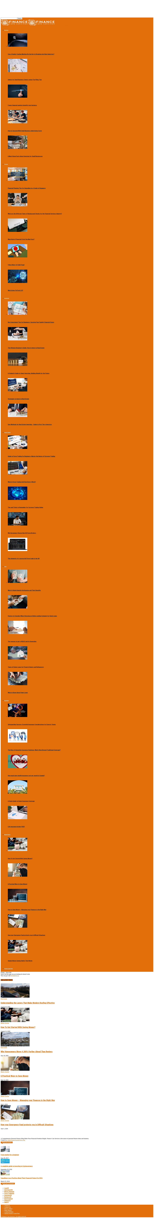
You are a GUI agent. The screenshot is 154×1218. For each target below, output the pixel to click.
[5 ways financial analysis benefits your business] (17, 97)
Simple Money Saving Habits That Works (20, 961)
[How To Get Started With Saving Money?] (17, 850)
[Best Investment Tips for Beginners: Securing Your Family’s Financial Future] (17, 314)
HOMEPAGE (15, 975)
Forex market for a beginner (10, 1155)
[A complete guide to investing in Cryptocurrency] (5, 1163)
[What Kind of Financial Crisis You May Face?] (17, 231)
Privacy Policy (8, 1208)
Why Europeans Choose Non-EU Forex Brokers (22, 533)
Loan (5, 566)
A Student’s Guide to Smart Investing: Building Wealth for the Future (28, 373)
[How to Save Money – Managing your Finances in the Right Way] (17, 901)
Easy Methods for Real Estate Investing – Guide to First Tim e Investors (30, 424)
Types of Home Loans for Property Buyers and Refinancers (26, 667)
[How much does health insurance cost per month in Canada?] (17, 767)
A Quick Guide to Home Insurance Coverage (21, 801)
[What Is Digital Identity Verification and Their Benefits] (17, 582)
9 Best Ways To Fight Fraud (16, 265)
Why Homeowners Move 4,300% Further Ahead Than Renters (26, 1051)
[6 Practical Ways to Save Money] (17, 876)
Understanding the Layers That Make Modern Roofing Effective (28, 1003)
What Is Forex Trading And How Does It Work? (22, 482)
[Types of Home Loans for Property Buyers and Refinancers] (17, 659)
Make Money (8, 1210)
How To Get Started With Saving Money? (20, 858)
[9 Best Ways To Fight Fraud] (17, 257)
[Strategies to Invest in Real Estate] (17, 391)
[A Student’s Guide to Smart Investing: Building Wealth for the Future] (17, 365)
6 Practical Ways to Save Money (17, 884)
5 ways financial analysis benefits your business (22, 105)
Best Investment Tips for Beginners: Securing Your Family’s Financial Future (31, 322)
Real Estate (4, 999)
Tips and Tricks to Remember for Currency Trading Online (25, 507)
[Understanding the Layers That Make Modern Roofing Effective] (15, 997)
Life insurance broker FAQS (16, 826)
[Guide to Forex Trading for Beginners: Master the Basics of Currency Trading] (17, 448)
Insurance (6, 700)
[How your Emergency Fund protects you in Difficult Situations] (17, 927)
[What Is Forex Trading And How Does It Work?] (17, 474)
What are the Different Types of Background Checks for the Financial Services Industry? (35, 214)
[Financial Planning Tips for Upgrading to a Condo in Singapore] (17, 180)
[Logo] (14, 25)
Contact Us (7, 1207)
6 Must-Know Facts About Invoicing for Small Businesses (25, 156)
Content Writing (8, 1212)
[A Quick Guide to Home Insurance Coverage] (17, 793)
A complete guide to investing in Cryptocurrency (17, 1166)
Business (6, 30)
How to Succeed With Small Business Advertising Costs (25, 131)
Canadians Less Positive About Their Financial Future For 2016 (21, 1178)
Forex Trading (7, 432)
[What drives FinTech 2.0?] (17, 282)
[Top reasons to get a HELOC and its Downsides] (17, 633)
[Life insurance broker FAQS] (17, 818)
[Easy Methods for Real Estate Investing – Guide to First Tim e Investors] (17, 416)
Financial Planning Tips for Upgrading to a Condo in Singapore (27, 188)
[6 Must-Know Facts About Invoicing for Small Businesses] (17, 148)
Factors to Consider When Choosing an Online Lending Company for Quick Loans (32, 616)
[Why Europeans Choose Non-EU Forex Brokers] (17, 525)
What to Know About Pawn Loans (18, 692)
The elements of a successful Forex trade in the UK (23, 558)
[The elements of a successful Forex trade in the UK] (17, 550)
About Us (7, 1205)
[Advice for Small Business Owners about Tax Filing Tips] (17, 71)
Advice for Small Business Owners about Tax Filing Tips (25, 80)
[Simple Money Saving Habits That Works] (17, 953)
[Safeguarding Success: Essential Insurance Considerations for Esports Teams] (17, 716)
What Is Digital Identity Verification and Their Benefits (24, 590)
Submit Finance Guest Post (12, 1213)
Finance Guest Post (8, 968)
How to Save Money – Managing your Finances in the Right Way (27, 910)
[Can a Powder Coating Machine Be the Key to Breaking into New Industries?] (17, 46)
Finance (6, 164)
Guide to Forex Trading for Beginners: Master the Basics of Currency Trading (31, 456)
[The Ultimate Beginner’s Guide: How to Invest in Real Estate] (17, 340)
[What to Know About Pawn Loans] (17, 684)
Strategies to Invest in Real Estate (18, 399)
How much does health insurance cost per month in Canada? (26, 775)
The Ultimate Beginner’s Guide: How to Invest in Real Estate (26, 348)
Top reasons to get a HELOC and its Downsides (22, 641)
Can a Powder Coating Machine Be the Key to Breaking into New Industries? (31, 54)
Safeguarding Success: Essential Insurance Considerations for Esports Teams (32, 724)
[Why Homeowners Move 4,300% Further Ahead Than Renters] (15, 1046)
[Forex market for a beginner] (5, 1151)
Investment (6, 298)
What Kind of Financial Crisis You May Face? (21, 239)
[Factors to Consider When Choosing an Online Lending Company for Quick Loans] (17, 608)
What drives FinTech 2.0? (15, 290)
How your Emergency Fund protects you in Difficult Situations (26, 935)
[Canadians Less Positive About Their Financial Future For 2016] (5, 1175)
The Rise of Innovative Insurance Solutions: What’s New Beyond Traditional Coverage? (34, 750)
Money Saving (7, 834)
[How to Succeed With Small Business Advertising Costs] (17, 123)
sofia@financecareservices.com (16, 1140)
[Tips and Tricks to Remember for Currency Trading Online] (17, 499)
